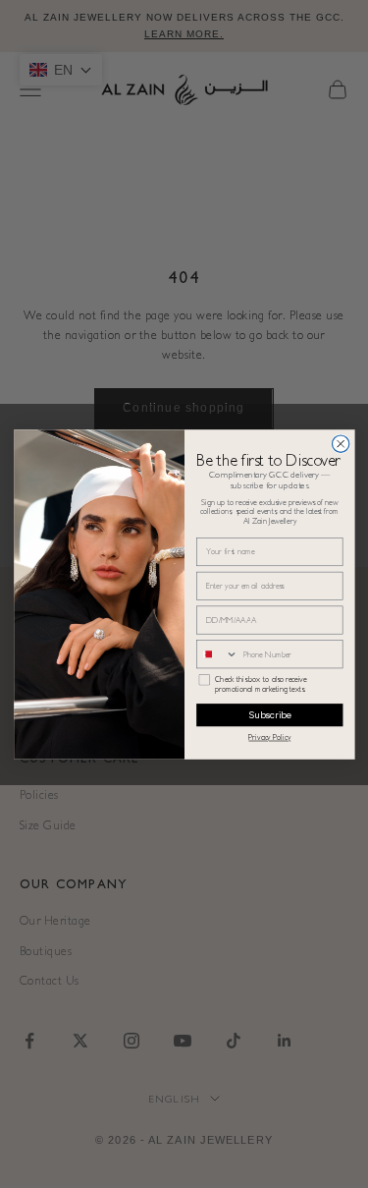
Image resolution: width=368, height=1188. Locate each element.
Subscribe (269, 714)
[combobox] (216, 653)
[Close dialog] (340, 442)
